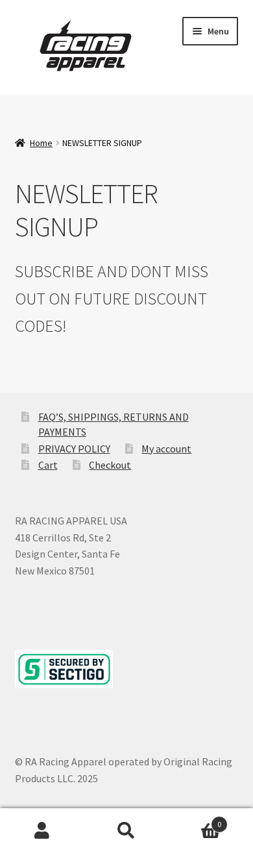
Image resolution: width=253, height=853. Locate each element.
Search (126, 831)
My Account (42, 831)
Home (41, 143)
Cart (48, 464)
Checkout (110, 464)
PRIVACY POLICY (74, 448)
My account (166, 448)
